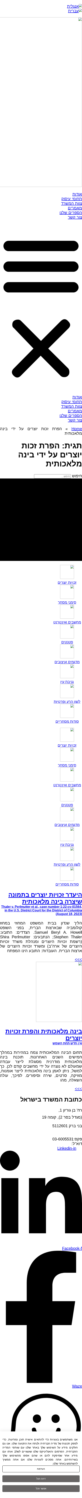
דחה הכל (41, 1478)
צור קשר (75, 217)
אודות (77, 194)
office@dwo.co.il (57, 1143)
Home (76, 429)
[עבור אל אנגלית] (74, 6)
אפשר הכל (41, 1488)
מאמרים (75, 208)
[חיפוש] (41, 519)
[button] (41, 307)
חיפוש (77, 476)
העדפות (41, 1469)
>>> (78, 959)
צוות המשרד (71, 203)
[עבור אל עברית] (75, 11)
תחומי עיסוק (71, 199)
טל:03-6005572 (68, 1134)
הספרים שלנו (71, 212)
